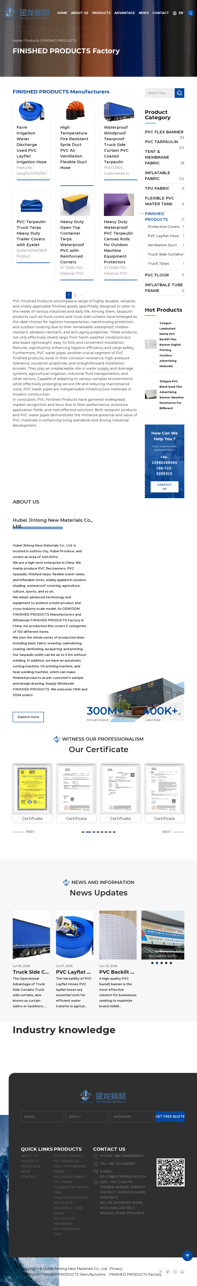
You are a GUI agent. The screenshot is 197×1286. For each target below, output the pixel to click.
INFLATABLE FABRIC (69, 1177)
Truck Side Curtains (165, 254)
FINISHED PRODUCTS (71, 1197)
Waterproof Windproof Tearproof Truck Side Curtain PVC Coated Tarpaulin (116, 144)
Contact (161, 13)
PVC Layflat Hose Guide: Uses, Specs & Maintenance (74, 972)
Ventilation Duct (162, 245)
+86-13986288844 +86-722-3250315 (164, 465)
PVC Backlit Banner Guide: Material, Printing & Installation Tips (118, 972)
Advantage (124, 13)
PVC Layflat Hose (163, 236)
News (144, 13)
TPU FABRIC (157, 188)
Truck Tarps (158, 263)
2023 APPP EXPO (163, 956)
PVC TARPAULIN (161, 141)
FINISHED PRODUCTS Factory (135, 1274)
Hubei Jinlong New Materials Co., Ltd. (75, 1269)
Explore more (28, 717)
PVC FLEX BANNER (164, 132)
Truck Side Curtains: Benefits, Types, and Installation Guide (31, 972)
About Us (79, 13)
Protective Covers (164, 227)
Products (101, 13)
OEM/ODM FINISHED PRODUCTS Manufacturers (63, 1274)
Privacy (116, 1269)
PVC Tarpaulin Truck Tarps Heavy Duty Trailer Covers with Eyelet (31, 233)
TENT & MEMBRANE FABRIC (157, 157)
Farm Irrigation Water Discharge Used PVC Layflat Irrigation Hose (32, 144)
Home (62, 13)
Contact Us (164, 486)
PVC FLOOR (157, 275)
